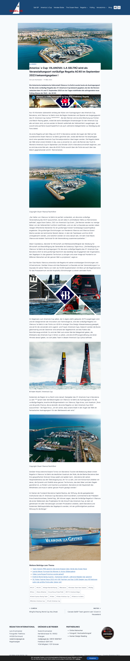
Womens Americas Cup (37, 601)
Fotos (32, 592)
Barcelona (63, 587)
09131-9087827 (56, 639)
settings (78, 659)
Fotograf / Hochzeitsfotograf (80, 633)
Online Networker (76, 630)
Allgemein (32, 64)
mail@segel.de (43, 639)
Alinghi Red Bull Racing (50, 587)
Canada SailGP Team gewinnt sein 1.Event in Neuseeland (84, 611)
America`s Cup (46, 7)
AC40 (39, 587)
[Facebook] (115, 7)
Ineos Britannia (41, 592)
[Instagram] (119, 7)
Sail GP (36, 7)
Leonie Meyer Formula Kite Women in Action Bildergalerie (53, 571)
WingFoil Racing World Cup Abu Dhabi (43, 610)
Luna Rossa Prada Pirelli (55, 592)
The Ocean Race (72, 7)
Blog (110, 7)
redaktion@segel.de (16, 639)
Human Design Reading (78, 636)
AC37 (32, 587)
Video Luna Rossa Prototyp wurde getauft (48, 574)
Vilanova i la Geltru (77, 596)
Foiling (92, 7)
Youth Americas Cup (53, 601)
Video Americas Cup (63, 596)
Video (52, 596)
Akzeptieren (92, 658)
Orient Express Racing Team (39, 596)
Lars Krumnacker (37, 79)
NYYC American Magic (73, 592)
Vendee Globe (59, 7)
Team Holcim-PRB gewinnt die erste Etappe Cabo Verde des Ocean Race (59, 569)
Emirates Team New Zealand (77, 587)
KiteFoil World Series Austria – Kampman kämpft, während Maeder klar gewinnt (62, 577)
